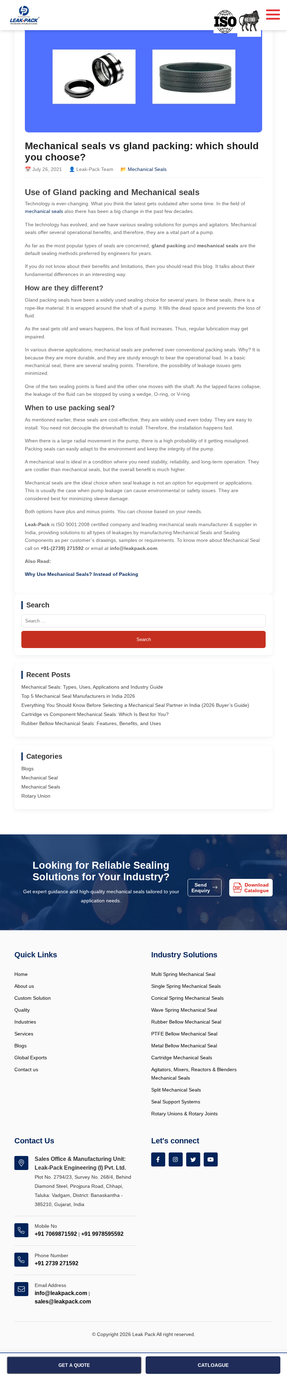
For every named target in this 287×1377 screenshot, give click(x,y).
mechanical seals (44, 211)
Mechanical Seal (39, 777)
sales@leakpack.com (63, 1301)
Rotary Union (35, 796)
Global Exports (30, 1057)
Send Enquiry (200, 887)
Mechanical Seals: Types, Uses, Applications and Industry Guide (92, 687)
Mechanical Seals (147, 169)
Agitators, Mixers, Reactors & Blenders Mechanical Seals (194, 1074)
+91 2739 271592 (56, 1263)
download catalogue (256, 887)
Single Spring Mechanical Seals (186, 986)
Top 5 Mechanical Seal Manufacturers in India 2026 (78, 696)
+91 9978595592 (102, 1234)
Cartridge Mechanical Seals (181, 1057)
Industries (25, 1022)
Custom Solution (32, 998)
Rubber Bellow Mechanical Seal (186, 1022)
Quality (22, 1010)
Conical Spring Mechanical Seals (187, 998)
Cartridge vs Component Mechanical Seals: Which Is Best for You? (95, 714)
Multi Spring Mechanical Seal (183, 974)
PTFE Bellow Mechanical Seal (184, 1034)
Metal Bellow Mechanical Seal (184, 1045)
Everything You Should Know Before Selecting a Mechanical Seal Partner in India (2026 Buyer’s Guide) (135, 705)
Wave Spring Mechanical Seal (184, 1010)
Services (23, 1034)
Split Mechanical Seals (176, 1090)
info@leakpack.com (61, 1293)
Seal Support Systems (175, 1101)
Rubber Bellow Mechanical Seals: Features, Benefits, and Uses (91, 723)
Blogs (27, 768)
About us (24, 986)
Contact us (26, 1069)
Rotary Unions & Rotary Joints (184, 1113)
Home (21, 974)
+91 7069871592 (56, 1234)
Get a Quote (74, 1365)
